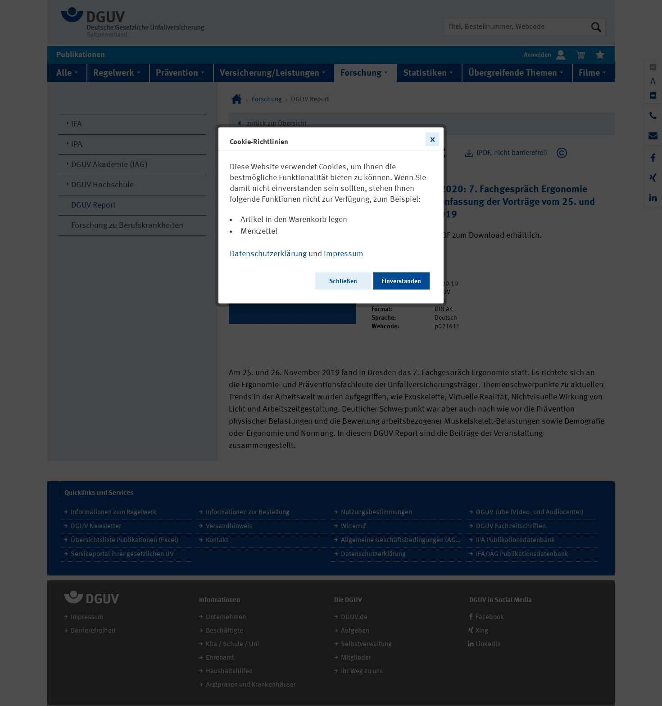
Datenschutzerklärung (268, 254)
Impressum (343, 254)
